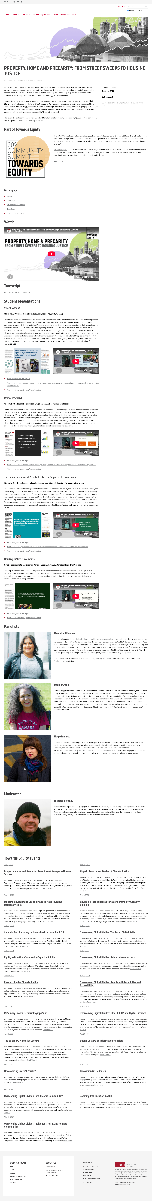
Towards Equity (60, 150)
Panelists (11, 209)
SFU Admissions (88, 1169)
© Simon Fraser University (122, 1184)
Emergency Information (91, 1179)
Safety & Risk (87, 1163)
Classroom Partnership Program (30, 120)
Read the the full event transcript (17, 292)
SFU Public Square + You (42, 15)
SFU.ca (140, 10)
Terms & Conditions (120, 1182)
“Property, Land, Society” (66, 118)
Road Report (87, 1172)
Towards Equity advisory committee (97, 658)
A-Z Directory (88, 1182)
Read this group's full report (18, 379)
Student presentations (16, 205)
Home (8, 15)
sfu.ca (6, 2)
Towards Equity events (16, 213)
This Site (132, 10)
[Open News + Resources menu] (69, 15)
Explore (25, 15)
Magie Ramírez (60, 742)
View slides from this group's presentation (24, 390)
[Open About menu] (19, 15)
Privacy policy (131, 1182)
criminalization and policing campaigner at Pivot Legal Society (99, 639)
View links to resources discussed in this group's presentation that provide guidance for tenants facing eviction (51, 465)
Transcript (11, 200)
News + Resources (61, 15)
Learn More (58, 161)
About (15, 15)
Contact (75, 15)
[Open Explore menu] (30, 15)
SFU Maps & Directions (90, 1166)
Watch (9, 196)
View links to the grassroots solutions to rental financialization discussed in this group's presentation (47, 547)
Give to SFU (87, 1176)
